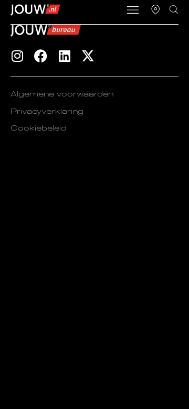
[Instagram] (17, 55)
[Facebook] (40, 55)
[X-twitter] (87, 55)
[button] (133, 11)
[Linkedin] (64, 55)
